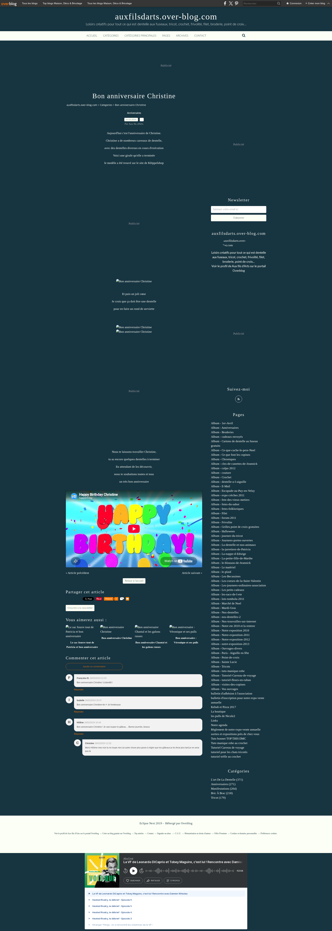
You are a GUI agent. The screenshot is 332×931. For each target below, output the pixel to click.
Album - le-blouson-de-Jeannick (231, 563)
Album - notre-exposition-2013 (230, 644)
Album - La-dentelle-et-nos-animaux (233, 545)
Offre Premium (220, 833)
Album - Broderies (222, 432)
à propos (175, 881)
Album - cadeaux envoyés (227, 436)
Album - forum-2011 (223, 517)
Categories (106, 105)
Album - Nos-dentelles (225, 612)
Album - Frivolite (221, 522)
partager (155, 881)
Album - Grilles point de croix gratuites (235, 526)
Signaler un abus (164, 833)
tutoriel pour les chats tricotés (229, 752)
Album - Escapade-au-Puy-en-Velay (233, 490)
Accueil (91, 35)
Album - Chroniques (223, 459)
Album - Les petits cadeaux (227, 590)
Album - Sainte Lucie (224, 662)
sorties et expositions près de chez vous (235, 734)
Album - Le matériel (223, 567)
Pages (166, 35)
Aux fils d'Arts (240, 266)
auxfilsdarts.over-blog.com (166, 16)
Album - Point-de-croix (225, 657)
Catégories (111, 35)
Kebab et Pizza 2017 (223, 707)
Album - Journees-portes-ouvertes (232, 540)
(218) (222, 793)
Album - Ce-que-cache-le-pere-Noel (233, 450)
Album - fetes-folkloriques (227, 508)
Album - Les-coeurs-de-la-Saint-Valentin (236, 581)
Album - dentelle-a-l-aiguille (228, 481)
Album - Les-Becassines (226, 576)
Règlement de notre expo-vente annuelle (236, 729)
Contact (200, 35)
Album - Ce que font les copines (230, 454)
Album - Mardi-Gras (223, 608)
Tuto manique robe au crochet (229, 743)
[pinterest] (236, 3)
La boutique (218, 711)
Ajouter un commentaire (94, 666)
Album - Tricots (220, 666)
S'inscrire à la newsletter (80, 608)
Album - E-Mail (220, 486)
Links (214, 720)
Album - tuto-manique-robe (228, 671)
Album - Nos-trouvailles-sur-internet (233, 621)
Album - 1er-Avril (222, 423)
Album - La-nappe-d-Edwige (228, 554)
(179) (218, 797)
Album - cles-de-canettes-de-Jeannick (234, 463)
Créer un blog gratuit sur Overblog (116, 833)
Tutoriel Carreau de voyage (227, 747)
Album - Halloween (223, 531)
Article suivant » (192, 573)
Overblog (186, 823)
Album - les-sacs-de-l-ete (226, 594)
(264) (224, 788)
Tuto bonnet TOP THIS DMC (228, 738)
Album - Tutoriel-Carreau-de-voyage (233, 675)
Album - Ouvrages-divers (226, 648)
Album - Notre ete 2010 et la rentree (233, 626)
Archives (182, 35)
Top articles (139, 833)
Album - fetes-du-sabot (225, 504)
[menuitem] (92, 36)
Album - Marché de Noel (226, 603)
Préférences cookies (269, 833)
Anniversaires (134, 113)
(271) (223, 784)
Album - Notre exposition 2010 (230, 630)
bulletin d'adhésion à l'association (231, 693)
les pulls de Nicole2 (223, 716)
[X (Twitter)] (231, 3)
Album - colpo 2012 (223, 468)
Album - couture (221, 472)
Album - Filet (219, 513)
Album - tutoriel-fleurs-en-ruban (231, 680)
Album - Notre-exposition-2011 (230, 635)
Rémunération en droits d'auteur (198, 833)
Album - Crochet (221, 477)
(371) (227, 779)
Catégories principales (140, 35)
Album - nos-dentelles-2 (226, 617)
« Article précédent (77, 573)
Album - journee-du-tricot (227, 535)
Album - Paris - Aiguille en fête (230, 653)
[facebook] (225, 3)
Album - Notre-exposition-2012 (230, 639)
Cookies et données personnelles (243, 833)
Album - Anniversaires (225, 427)
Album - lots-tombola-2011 (227, 599)
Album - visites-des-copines (228, 684)
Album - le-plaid (221, 572)
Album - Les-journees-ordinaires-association (238, 585)
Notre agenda (219, 725)
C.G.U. (178, 833)
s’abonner (135, 881)
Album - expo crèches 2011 (228, 495)
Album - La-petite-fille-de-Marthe (232, 558)
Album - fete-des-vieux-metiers (230, 499)
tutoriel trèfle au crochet (226, 756)
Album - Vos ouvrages (224, 689)
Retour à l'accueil (134, 581)
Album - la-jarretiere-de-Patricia (231, 549)
